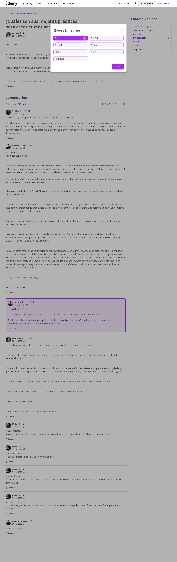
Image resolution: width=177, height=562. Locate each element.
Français (94, 45)
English (58, 38)
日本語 (58, 51)
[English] (11, 3)
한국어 (94, 51)
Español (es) (123, 3)
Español (94, 38)
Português (59, 58)
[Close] (122, 30)
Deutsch (58, 45)
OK (118, 66)
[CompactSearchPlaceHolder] (135, 3)
